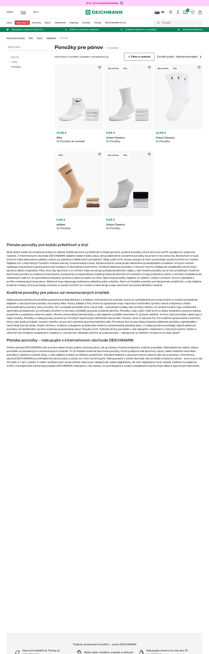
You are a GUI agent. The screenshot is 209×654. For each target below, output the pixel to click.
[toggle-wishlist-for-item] (99, 67)
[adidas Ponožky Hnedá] (79, 192)
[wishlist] (192, 12)
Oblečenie (51, 38)
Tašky (14, 62)
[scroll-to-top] (201, 646)
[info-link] (121, 3)
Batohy (15, 57)
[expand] (9, 62)
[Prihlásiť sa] (177, 12)
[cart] (200, 12)
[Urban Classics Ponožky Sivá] (128, 192)
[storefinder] (170, 12)
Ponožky (16, 67)
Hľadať (166, 22)
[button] (107, 56)
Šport (40, 38)
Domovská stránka (16, 38)
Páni (31, 38)
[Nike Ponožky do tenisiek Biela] (79, 105)
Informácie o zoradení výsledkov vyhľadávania (80, 57)
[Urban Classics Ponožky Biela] (128, 105)
